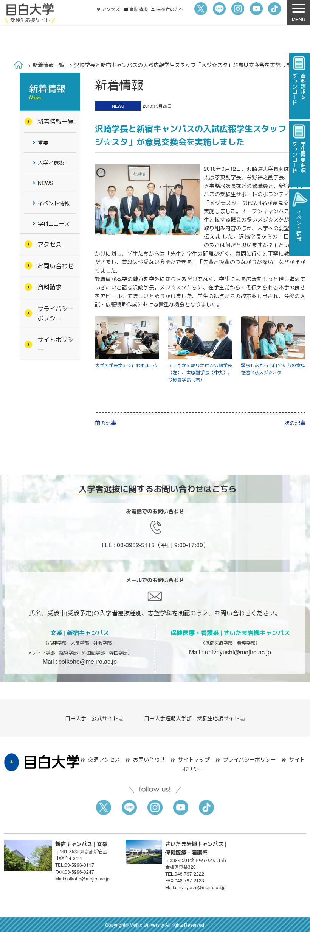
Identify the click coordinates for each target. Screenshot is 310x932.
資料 (138, 9)
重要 (43, 142)
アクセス (111, 9)
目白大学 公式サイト (91, 718)
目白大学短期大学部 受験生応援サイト (191, 718)
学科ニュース (54, 223)
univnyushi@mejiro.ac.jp (238, 652)
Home (18, 65)
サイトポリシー (55, 344)
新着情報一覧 (48, 65)
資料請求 (49, 287)
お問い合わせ (55, 265)
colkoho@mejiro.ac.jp (88, 661)
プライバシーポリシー (55, 313)
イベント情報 (54, 203)
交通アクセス (104, 759)
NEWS (118, 106)
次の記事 (294, 422)
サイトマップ (194, 759)
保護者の (169, 9)
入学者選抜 (51, 162)
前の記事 (105, 422)
